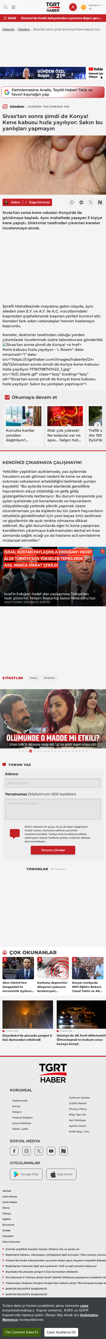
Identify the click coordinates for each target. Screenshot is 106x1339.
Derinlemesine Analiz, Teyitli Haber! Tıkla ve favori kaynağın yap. (52, 92)
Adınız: (11, 774)
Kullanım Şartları (79, 1097)
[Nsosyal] (100, 202)
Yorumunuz (40, 794)
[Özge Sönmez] (6, 202)
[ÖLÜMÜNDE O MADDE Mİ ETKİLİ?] (53, 719)
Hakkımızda (19, 1100)
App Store (64, 1174)
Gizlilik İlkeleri (78, 1103)
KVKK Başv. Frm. (79, 1131)
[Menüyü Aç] (13, 7)
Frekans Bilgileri (22, 1117)
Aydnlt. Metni (77, 1126)
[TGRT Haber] (53, 7)
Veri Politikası (77, 1120)
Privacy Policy (78, 1109)
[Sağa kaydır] (97, 425)
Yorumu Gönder (53, 850)
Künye (16, 1106)
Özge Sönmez (39, 202)
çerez (84, 1306)
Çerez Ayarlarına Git (61, 1332)
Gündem (24, 29)
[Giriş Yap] (73, 7)
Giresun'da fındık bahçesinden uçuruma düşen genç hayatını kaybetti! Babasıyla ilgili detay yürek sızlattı (61, 18)
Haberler (8, 29)
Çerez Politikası (21, 1123)
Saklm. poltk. (20, 1129)
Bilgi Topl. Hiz (77, 1114)
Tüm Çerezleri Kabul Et (21, 1332)
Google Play (29, 1174)
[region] (53, 1318)
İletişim (17, 1112)
